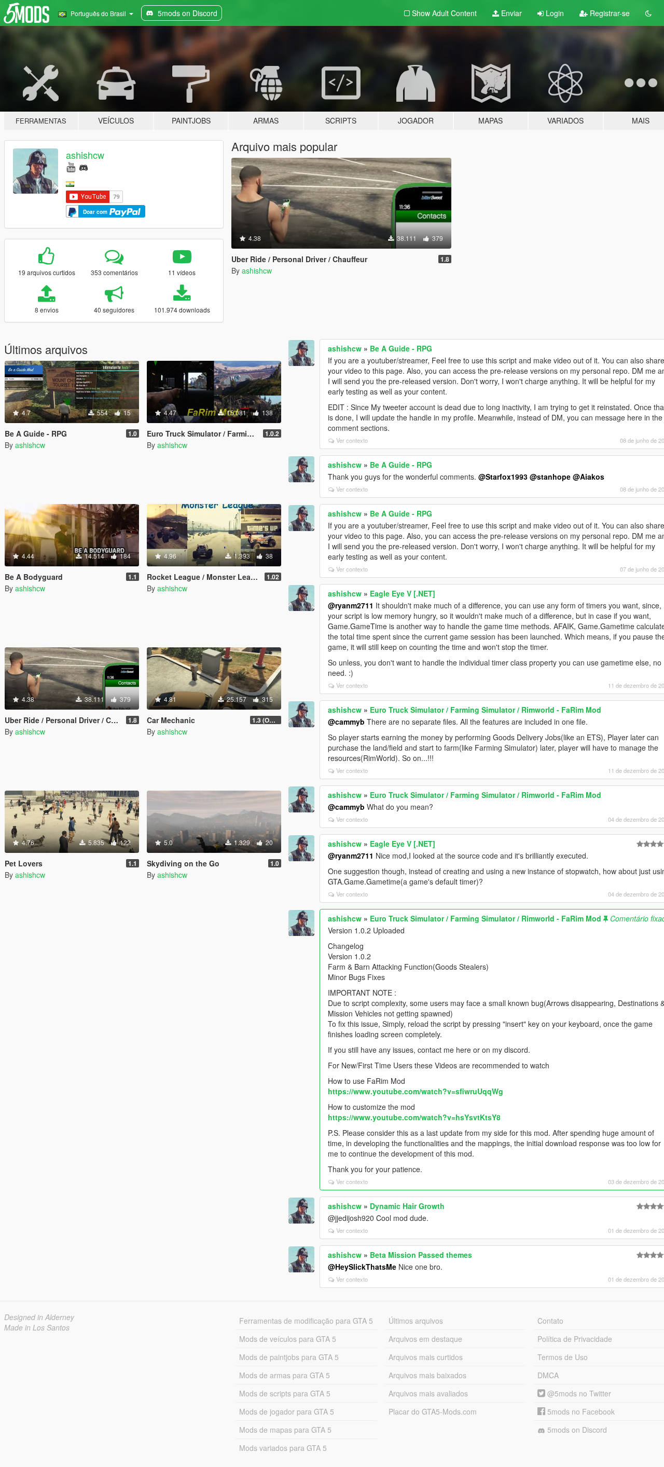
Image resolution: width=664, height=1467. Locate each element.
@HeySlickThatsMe (362, 1266)
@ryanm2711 (351, 605)
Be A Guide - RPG (401, 348)
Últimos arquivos (416, 1320)
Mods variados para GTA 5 (283, 1448)
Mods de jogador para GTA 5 (286, 1411)
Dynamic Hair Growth (407, 1206)
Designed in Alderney (39, 1317)
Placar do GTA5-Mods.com (433, 1411)
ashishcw (85, 154)
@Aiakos (588, 476)
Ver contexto (352, 440)
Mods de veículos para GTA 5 (287, 1339)
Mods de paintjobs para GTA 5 (289, 1357)
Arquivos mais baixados (427, 1375)
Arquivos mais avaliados (428, 1393)
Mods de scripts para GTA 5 (284, 1393)
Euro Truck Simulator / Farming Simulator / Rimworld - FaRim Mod (485, 709)
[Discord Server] (83, 166)
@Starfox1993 (503, 476)
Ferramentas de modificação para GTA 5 (306, 1320)
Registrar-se (609, 13)
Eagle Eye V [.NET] (402, 593)
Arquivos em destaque (425, 1339)
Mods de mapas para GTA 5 (285, 1429)
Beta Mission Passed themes (421, 1254)
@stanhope (550, 476)
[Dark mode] (648, 13)
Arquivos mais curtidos (426, 1357)
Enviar (510, 13)
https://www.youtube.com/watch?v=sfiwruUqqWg (415, 1091)
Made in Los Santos (37, 1327)
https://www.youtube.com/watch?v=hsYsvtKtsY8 (414, 1117)
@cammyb (346, 721)
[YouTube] (71, 166)
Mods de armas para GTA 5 (284, 1375)
